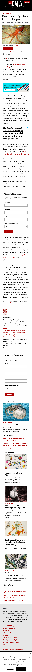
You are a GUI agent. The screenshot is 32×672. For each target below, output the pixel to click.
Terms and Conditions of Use (16, 649)
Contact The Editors (9, 628)
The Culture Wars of (15, 443)
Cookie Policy (18, 666)
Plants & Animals (6, 13)
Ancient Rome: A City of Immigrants (12, 440)
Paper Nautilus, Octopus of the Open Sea (15, 426)
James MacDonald (9, 52)
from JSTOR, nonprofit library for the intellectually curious (16, 8)
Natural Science (9, 503)
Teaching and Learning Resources (13, 640)
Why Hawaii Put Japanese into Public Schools (14, 588)
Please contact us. (8, 302)
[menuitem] (27, 2)
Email (6, 216)
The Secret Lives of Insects (15, 573)
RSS (4, 644)
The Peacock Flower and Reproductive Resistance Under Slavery (15, 542)
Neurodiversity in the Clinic (10, 448)
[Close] (30, 653)
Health (6, 471)
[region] (16, 661)
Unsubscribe (6, 635)
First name (7, 202)
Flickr (17, 45)
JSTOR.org (5, 649)
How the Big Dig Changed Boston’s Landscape (15, 445)
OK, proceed (20, 669)
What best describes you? (11, 223)
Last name (7, 209)
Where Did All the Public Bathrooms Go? (14, 438)
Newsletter (27, 2)
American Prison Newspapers (11, 642)
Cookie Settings (10, 669)
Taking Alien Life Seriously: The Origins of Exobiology (15, 508)
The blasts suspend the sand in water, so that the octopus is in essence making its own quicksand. (13, 133)
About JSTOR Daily (8, 626)
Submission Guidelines (9, 633)
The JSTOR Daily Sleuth (10, 637)
